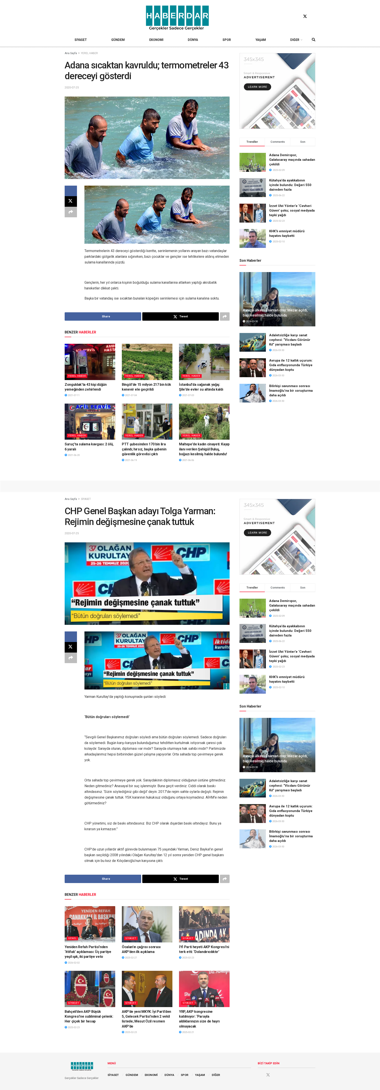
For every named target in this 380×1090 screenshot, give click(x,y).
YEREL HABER (89, 53)
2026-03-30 (251, 321)
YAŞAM (261, 40)
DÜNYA (193, 40)
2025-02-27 (130, 957)
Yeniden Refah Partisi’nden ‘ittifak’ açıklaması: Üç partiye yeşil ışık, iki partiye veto (88, 952)
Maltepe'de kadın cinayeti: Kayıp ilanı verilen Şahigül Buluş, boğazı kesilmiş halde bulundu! (204, 449)
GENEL (72, 938)
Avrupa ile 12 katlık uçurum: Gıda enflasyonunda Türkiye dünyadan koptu (290, 365)
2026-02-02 (73, 962)
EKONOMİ (156, 40)
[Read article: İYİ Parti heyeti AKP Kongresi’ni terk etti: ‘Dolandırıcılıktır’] (204, 924)
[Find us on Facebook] (297, 16)
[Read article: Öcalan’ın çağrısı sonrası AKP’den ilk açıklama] (147, 924)
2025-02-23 (187, 957)
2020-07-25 (72, 87)
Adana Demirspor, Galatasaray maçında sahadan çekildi (292, 159)
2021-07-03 (187, 395)
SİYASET (81, 40)
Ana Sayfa (71, 53)
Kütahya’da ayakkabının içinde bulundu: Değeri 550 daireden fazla (290, 185)
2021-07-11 (73, 395)
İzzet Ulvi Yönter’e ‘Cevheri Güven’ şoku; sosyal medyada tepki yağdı (292, 210)
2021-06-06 (187, 460)
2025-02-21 (187, 1032)
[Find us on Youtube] (313, 16)
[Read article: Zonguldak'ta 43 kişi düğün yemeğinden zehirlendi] (90, 362)
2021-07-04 (130, 395)
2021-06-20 (73, 455)
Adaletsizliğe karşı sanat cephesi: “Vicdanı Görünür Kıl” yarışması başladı (289, 339)
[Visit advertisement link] (277, 91)
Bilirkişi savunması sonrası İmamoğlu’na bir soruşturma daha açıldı (291, 390)
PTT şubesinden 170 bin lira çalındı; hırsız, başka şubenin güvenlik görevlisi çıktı (144, 449)
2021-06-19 (130, 460)
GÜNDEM (118, 40)
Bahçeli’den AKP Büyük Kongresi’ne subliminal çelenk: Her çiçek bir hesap (89, 1017)
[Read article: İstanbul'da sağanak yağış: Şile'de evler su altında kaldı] (204, 362)
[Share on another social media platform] (71, 212)
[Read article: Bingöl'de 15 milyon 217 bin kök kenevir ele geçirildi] (147, 362)
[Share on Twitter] (71, 201)
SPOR (227, 40)
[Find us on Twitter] (305, 16)
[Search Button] (313, 39)
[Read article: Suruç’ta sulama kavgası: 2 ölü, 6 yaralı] (90, 422)
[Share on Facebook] (71, 191)
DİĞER (294, 40)
